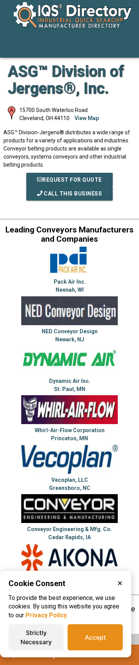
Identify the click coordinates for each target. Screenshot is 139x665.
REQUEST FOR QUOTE (72, 180)
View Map (87, 118)
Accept (95, 637)
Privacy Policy (46, 615)
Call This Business (72, 193)
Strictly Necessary (36, 637)
